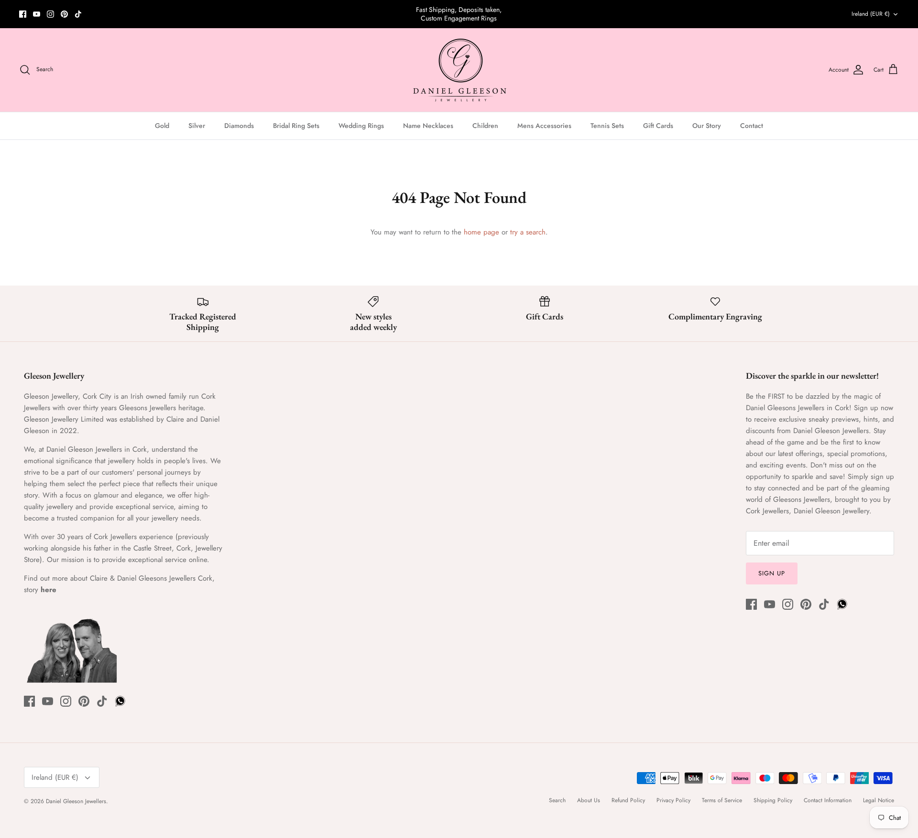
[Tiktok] (78, 14)
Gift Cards (658, 125)
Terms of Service (722, 800)
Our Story (706, 125)
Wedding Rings (361, 125)
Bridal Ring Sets (296, 125)
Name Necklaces (428, 125)
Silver (196, 125)
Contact (751, 125)
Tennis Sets (607, 125)
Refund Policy (628, 800)
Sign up (771, 573)
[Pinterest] (64, 14)
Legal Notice (878, 800)
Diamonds (239, 125)
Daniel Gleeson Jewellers (76, 801)
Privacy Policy (673, 800)
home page (481, 232)
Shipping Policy (773, 800)
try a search (528, 232)
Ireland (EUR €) (871, 14)
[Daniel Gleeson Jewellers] (459, 70)
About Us (588, 800)
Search (557, 800)
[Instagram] (50, 14)
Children (485, 125)
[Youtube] (36, 14)
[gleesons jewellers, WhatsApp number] (92, 14)
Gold (162, 125)
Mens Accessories (544, 125)
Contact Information (828, 800)
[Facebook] (22, 14)
